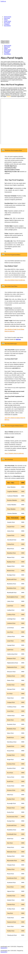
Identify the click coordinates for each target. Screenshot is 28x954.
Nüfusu (6, 19)
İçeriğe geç (3, 1)
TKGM (9, 96)
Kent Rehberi (7, 25)
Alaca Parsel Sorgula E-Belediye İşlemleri (13, 425)
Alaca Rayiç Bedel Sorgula (10, 343)
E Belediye (6, 24)
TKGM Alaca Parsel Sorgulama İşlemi (13, 150)
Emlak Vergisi (7, 21)
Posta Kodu (7, 18)
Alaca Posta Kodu (8, 459)
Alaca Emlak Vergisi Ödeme (10, 286)
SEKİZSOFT (4, 948)
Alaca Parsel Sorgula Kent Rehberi (12, 254)
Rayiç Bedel (7, 22)
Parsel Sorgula (7, 16)
